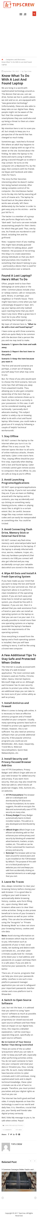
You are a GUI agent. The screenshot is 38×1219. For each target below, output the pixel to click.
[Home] (2, 59)
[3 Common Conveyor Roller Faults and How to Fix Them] (19, 1181)
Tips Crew (16, 1144)
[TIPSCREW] (19, 5)
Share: (4, 1134)
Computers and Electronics (15, 59)
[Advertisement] (19, 37)
